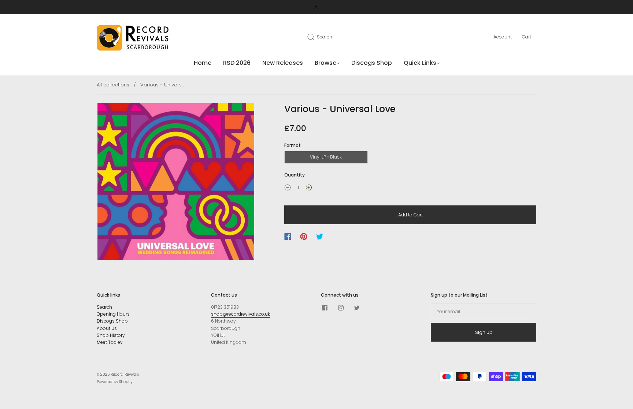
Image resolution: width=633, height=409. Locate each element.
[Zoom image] (176, 183)
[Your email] (483, 311)
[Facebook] (288, 236)
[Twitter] (320, 236)
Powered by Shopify (114, 381)
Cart (526, 37)
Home (202, 63)
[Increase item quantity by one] (309, 189)
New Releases (282, 63)
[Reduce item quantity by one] (288, 189)
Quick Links (420, 63)
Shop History (111, 335)
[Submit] (315, 37)
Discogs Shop (371, 63)
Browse (325, 63)
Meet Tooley (110, 342)
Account (502, 37)
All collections (113, 84)
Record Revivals (125, 374)
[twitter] (357, 308)
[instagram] (341, 308)
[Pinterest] (304, 236)
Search (324, 37)
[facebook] (324, 308)
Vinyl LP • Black (326, 157)
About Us (107, 328)
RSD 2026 (237, 63)
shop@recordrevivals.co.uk (240, 314)
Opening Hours (113, 314)
